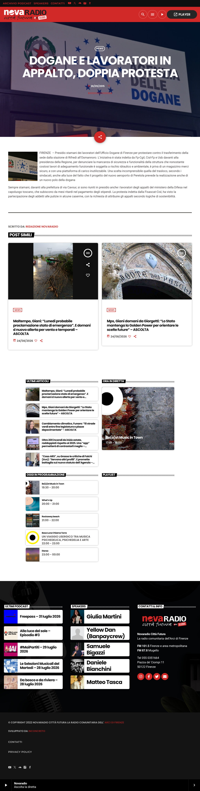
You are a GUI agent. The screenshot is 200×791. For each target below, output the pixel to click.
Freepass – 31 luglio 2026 (40, 616)
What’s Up (47, 500)
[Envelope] (164, 676)
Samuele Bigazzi (98, 649)
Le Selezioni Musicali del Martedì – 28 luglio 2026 (39, 666)
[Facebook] (90, 3)
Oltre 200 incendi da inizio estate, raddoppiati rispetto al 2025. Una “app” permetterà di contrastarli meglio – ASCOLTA (65, 444)
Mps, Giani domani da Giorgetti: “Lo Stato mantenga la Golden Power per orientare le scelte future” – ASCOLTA (142, 325)
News (99, 48)
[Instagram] (85, 3)
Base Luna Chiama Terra (54, 533)
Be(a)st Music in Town (124, 437)
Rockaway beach (50, 516)
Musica (111, 426)
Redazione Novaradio (42, 227)
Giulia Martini (104, 616)
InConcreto (36, 731)
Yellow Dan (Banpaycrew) (106, 633)
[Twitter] (156, 676)
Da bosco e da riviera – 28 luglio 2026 (39, 682)
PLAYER (181, 14)
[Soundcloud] (79, 3)
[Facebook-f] (148, 676)
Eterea (45, 551)
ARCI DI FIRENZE (114, 722)
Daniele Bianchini (99, 666)
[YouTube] (69, 3)
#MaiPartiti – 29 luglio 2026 (38, 649)
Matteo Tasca (104, 682)
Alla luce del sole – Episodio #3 (35, 633)
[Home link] (25, 14)
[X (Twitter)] (74, 3)
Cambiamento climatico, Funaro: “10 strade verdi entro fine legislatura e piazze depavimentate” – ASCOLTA (68, 427)
